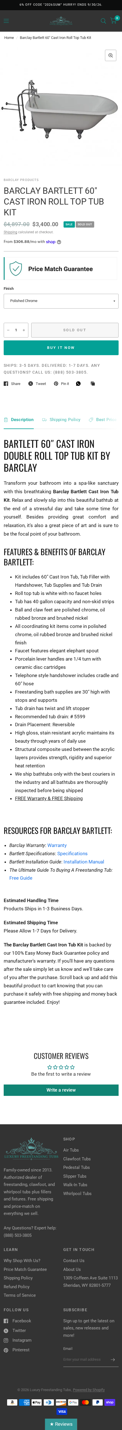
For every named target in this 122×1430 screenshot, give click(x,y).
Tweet (41, 384)
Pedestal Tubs (76, 1167)
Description (22, 419)
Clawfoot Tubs (77, 1159)
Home (9, 38)
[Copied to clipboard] (94, 383)
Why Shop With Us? (22, 1260)
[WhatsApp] (79, 383)
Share (15, 384)
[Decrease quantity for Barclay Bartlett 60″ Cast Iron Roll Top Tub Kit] (8, 330)
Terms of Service (20, 1295)
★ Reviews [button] (61, 1424)
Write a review (61, 1090)
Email (67, 1348)
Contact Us (74, 1260)
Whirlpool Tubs (77, 1193)
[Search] (103, 21)
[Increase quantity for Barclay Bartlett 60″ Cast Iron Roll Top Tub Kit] (24, 330)
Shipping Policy (65, 419)
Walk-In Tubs (75, 1184)
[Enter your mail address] (113, 1359)
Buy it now (61, 347)
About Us (72, 1269)
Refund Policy (17, 1286)
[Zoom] (110, 55)
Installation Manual (84, 862)
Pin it (65, 384)
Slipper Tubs (75, 1176)
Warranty (57, 845)
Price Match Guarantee (25, 1269)
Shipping (10, 232)
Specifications (72, 853)
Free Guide (20, 878)
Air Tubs (71, 1150)
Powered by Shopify (89, 1390)
